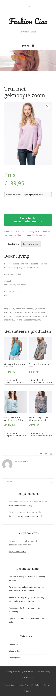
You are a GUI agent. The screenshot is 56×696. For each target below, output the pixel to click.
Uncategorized (15, 657)
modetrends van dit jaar (31, 516)
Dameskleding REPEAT (36, 235)
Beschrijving (13, 244)
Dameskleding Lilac (17, 235)
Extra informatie (30, 244)
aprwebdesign (21, 461)
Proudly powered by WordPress (19, 671)
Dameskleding (44, 231)
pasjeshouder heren (17, 551)
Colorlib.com (27, 677)
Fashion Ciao (28, 21)
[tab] (14, 244)
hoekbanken (14, 505)
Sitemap (28, 691)
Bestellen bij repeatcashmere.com (28, 219)
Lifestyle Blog (15, 651)
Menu (25, 45)
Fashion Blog (14, 644)
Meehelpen (36, 685)
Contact (47, 685)
